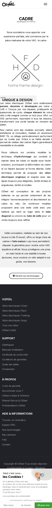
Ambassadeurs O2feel (13, 405)
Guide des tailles (10, 364)
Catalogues (8, 344)
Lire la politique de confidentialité (16, 496)
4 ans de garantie (11, 385)
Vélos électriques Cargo (14, 320)
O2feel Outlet (9, 330)
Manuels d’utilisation (12, 349)
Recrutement (9, 434)
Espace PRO (8, 424)
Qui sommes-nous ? (12, 390)
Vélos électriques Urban (14, 305)
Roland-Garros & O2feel (14, 400)
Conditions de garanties (14, 359)
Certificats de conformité (15, 354)
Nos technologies (11, 429)
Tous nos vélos (10, 325)
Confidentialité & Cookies (20, 468)
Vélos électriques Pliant (14, 310)
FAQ (4, 439)
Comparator (8, 369)
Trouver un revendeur (14, 420)
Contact (6, 444)
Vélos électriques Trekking (16, 315)
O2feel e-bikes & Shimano (15, 395)
